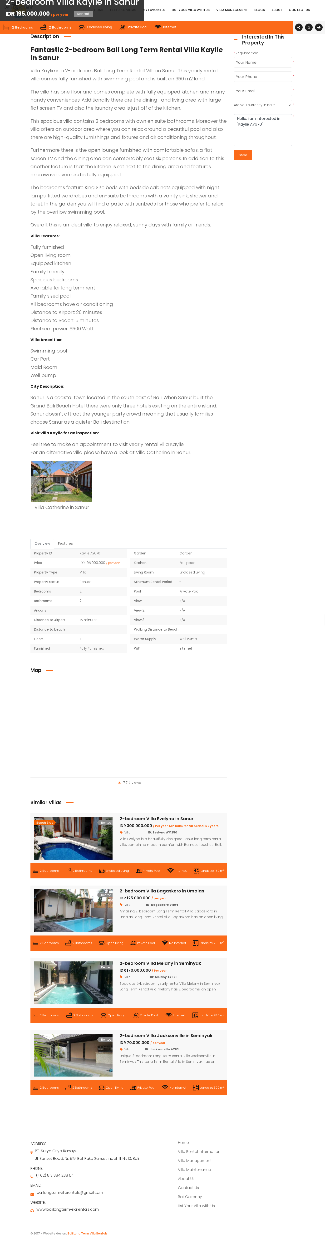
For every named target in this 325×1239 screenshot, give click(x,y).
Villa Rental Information (199, 1151)
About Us (186, 1178)
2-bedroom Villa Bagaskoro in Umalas (162, 891)
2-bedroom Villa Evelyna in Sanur (156, 819)
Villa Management (195, 1160)
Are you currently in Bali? (254, 105)
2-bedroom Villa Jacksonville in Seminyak (166, 1035)
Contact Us (188, 1187)
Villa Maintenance (194, 1169)
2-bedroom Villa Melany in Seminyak (160, 963)
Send (243, 155)
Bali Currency (190, 1197)
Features (65, 543)
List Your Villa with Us (196, 1206)
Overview (42, 543)
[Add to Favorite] (309, 27)
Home (183, 1142)
